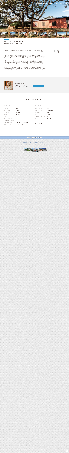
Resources (45, 3)
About (28, 3)
